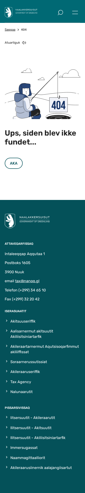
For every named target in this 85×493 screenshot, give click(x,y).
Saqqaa (10, 29)
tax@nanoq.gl (27, 281)
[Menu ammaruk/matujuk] (75, 12)
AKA (13, 163)
